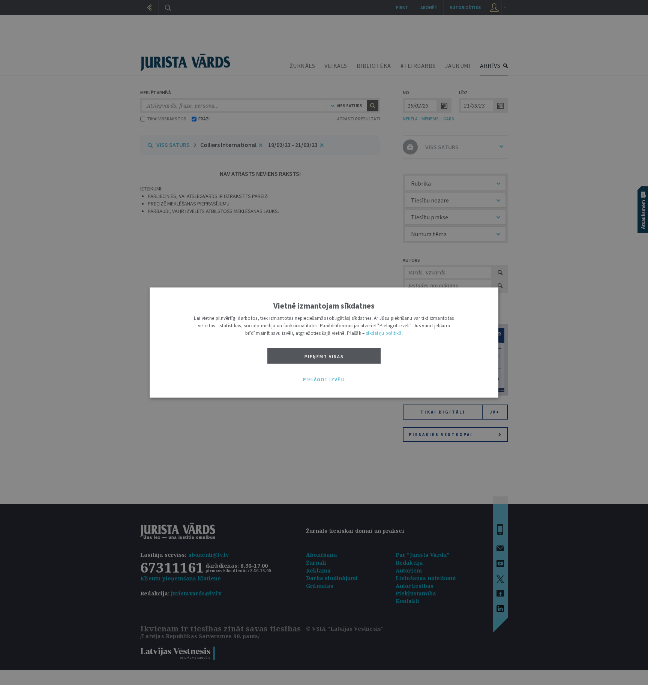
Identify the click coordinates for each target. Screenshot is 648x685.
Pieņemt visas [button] (324, 356)
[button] (324, 379)
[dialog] (324, 342)
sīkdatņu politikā (384, 333)
